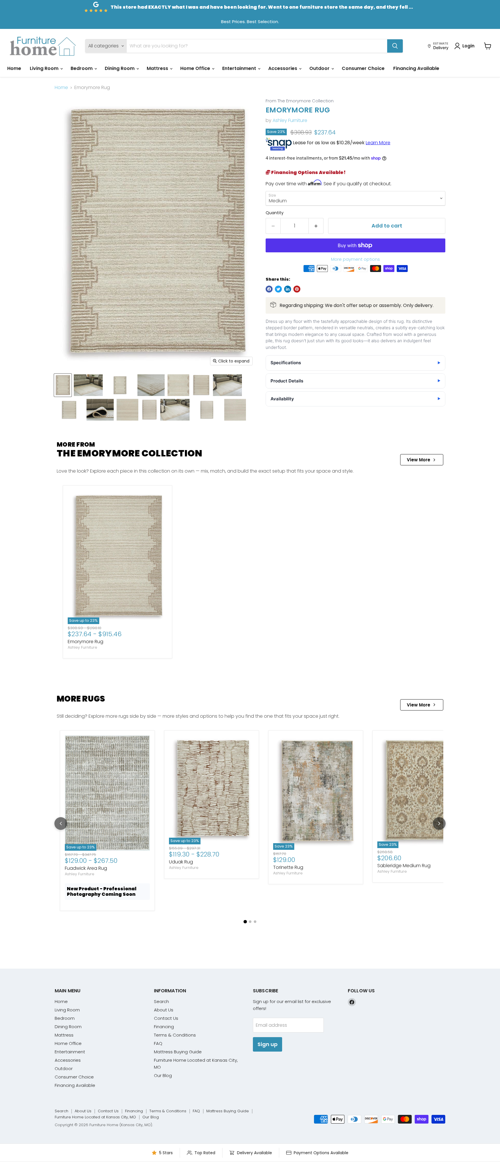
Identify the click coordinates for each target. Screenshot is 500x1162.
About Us (163, 1010)
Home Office (195, 68)
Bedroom (82, 68)
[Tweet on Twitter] (278, 289)
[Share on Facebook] (269, 289)
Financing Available (416, 68)
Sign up (267, 1044)
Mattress (158, 68)
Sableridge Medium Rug (404, 865)
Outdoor (320, 68)
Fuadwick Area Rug (86, 868)
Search (161, 1001)
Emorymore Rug (85, 641)
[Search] (395, 46)
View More (418, 460)
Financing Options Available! (308, 172)
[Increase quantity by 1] (316, 226)
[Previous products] (60, 823)
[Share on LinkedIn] (287, 289)
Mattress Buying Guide (178, 1052)
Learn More (378, 142)
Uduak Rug (181, 861)
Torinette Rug (288, 867)
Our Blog (163, 1075)
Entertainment (239, 68)
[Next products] (439, 823)
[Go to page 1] (245, 922)
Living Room (45, 68)
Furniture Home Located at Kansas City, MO (95, 1117)
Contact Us (166, 1018)
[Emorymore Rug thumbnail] (62, 385)
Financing (164, 1027)
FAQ (158, 1043)
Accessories (283, 68)
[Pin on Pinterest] (296, 289)
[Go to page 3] (255, 921)
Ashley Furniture (290, 120)
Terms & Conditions (175, 1035)
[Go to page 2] (250, 921)
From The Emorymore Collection (300, 101)
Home (14, 68)
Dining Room (120, 68)
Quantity (275, 212)
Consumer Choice (363, 68)
